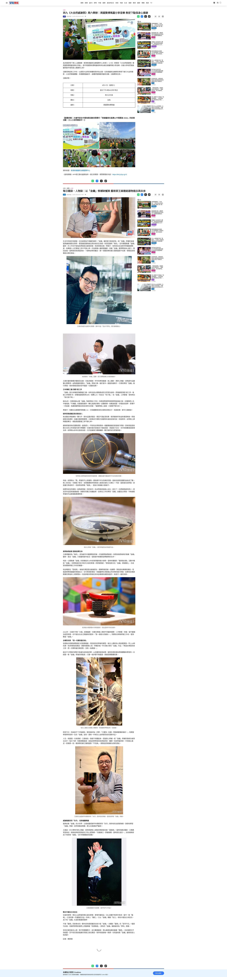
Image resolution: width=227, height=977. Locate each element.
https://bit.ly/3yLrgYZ (119, 174)
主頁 (64, 10)
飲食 (153, 101)
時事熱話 (154, 28)
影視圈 (153, 37)
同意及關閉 (158, 973)
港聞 (68, 188)
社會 (153, 110)
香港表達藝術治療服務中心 (80, 170)
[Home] (14, 3)
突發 (153, 83)
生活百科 (154, 46)
